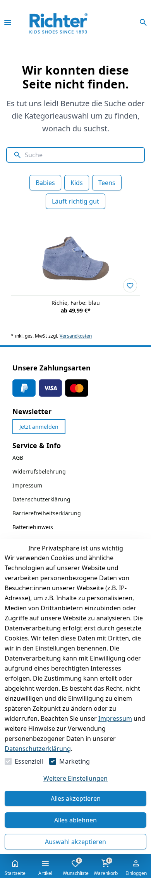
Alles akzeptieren (76, 798)
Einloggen (136, 873)
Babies (45, 182)
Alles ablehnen (75, 820)
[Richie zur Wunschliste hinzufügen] (130, 285)
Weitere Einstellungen (75, 778)
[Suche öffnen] (143, 22)
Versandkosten (76, 336)
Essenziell (29, 761)
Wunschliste (76, 866)
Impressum (115, 718)
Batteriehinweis (32, 527)
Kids (76, 182)
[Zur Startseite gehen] (69, 22)
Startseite (15, 873)
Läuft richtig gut (75, 201)
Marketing (74, 761)
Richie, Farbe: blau (75, 302)
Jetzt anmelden (38, 426)
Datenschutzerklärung (38, 748)
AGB (17, 457)
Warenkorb (106, 866)
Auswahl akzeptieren (75, 841)
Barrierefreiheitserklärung (46, 513)
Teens (106, 182)
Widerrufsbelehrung (39, 471)
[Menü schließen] (7, 22)
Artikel (45, 873)
